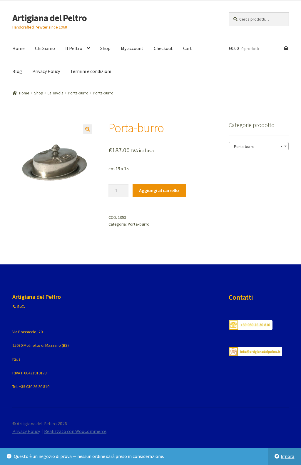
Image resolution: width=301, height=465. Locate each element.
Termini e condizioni (90, 71)
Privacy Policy (46, 71)
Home (18, 48)
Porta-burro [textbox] (256, 146)
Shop (105, 48)
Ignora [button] (287, 456)
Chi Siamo (45, 48)
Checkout (163, 48)
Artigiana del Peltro (49, 18)
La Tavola (55, 93)
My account (132, 48)
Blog (17, 71)
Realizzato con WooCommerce (75, 431)
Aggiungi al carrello (159, 190)
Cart (187, 48)
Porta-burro (78, 93)
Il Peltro (73, 48)
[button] (87, 129)
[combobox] (259, 146)
